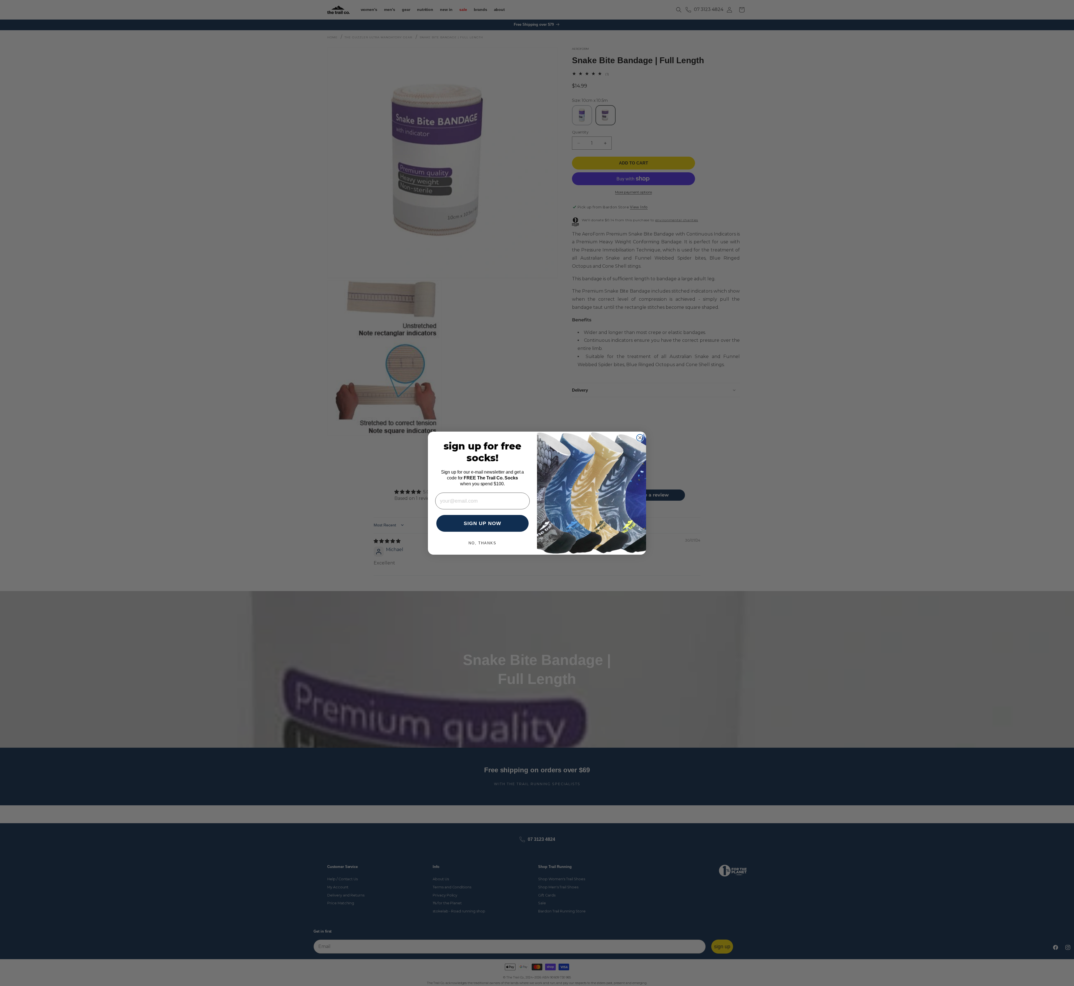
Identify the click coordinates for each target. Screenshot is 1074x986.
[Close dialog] (640, 437)
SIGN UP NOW (482, 523)
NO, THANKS (482, 543)
